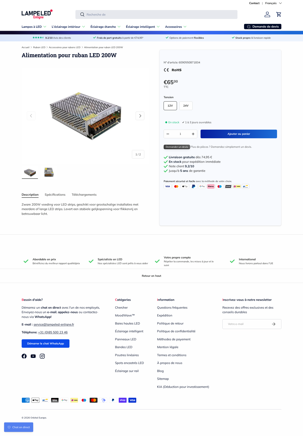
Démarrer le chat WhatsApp (45, 343)
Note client (181, 166)
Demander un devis (177, 146)
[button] (278, 14)
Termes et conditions (171, 355)
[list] (85, 116)
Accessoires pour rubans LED (64, 47)
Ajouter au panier (239, 133)
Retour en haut (151, 275)
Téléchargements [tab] (84, 194)
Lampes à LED (32, 27)
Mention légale (167, 347)
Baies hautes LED (127, 323)
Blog (160, 371)
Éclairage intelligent (140, 27)
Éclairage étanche (103, 27)
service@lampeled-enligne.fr (54, 324)
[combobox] (156, 14)
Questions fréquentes (172, 307)
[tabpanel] (85, 209)
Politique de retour (170, 323)
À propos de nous (169, 363)
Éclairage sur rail (127, 371)
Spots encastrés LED (129, 363)
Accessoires (173, 27)
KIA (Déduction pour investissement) (183, 387)
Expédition (164, 315)
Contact (254, 3)
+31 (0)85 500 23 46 (53, 332)
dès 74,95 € (190, 157)
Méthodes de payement (173, 339)
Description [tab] (30, 194)
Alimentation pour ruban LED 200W (103, 47)
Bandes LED (123, 347)
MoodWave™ (125, 315)
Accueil (25, 47)
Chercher (121, 307)
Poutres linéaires (127, 355)
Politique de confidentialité (176, 331)
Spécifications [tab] (55, 194)
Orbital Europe (38, 417)
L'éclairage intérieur (66, 27)
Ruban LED (39, 47)
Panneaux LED (125, 339)
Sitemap (163, 379)
